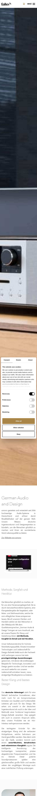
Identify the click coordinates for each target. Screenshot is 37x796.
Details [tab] (18, 360)
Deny (18, 434)
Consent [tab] (7, 360)
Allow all (19, 421)
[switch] (32, 399)
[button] (31, 3)
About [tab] (30, 360)
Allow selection (18, 427)
